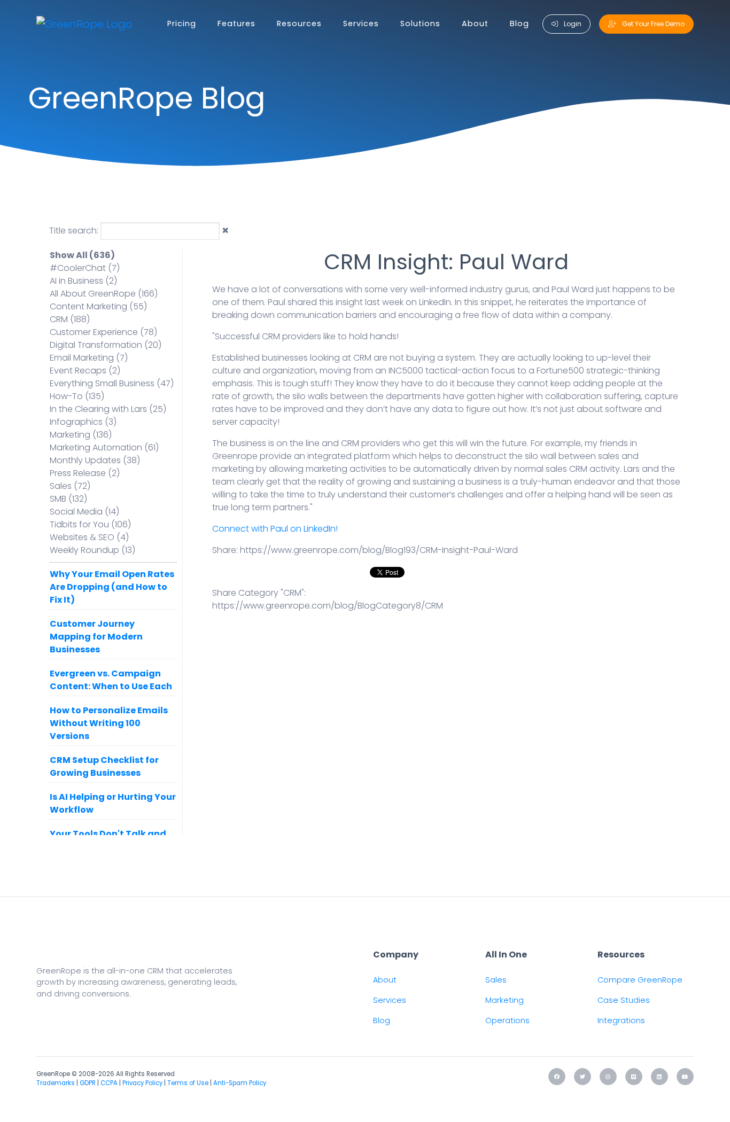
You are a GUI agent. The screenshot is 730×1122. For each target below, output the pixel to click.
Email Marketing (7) (89, 358)
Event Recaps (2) (85, 370)
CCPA (109, 1083)
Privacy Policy (142, 1083)
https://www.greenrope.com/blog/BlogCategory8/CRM (327, 605)
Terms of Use (187, 1083)
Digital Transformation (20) (105, 345)
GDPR (88, 1083)
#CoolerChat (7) (85, 268)
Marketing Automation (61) (104, 447)
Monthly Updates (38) (95, 460)
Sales (496, 980)
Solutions (420, 23)
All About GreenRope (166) (104, 293)
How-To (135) (77, 396)
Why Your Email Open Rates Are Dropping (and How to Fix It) (112, 587)
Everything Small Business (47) (112, 383)
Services (361, 23)
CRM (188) (70, 319)
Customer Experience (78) (103, 332)
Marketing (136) (81, 434)
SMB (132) (68, 499)
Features (236, 23)
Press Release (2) (85, 473)
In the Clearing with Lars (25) (108, 409)
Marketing (504, 1000)
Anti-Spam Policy (239, 1083)
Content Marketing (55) (98, 306)
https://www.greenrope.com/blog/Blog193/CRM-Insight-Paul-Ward (379, 550)
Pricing (181, 23)
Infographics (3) (83, 422)
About (475, 23)
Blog (519, 23)
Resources (299, 23)
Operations (507, 1020)
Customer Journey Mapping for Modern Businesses (96, 637)
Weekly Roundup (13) (92, 550)
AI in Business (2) (83, 281)
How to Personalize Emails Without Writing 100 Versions (109, 723)
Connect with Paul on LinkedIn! (275, 529)
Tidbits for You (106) (90, 524)
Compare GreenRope (639, 980)
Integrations (621, 1020)
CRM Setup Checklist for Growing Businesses (104, 766)
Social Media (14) (84, 511)
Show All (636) (82, 255)
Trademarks (55, 1083)
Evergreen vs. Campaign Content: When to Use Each (111, 679)
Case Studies (623, 1000)
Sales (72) (70, 486)
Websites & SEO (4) (89, 537)
